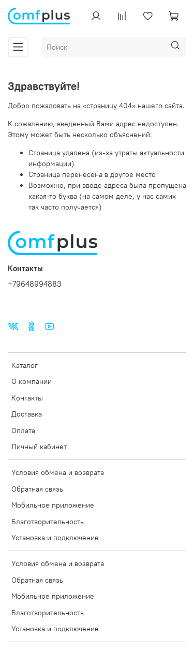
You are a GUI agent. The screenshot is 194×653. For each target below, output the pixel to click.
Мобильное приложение (52, 505)
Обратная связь (37, 489)
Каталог (24, 365)
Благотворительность (47, 521)
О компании (31, 381)
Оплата (23, 430)
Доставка (26, 414)
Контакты (27, 398)
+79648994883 (35, 284)
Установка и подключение (55, 537)
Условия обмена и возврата (57, 472)
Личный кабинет (39, 446)
